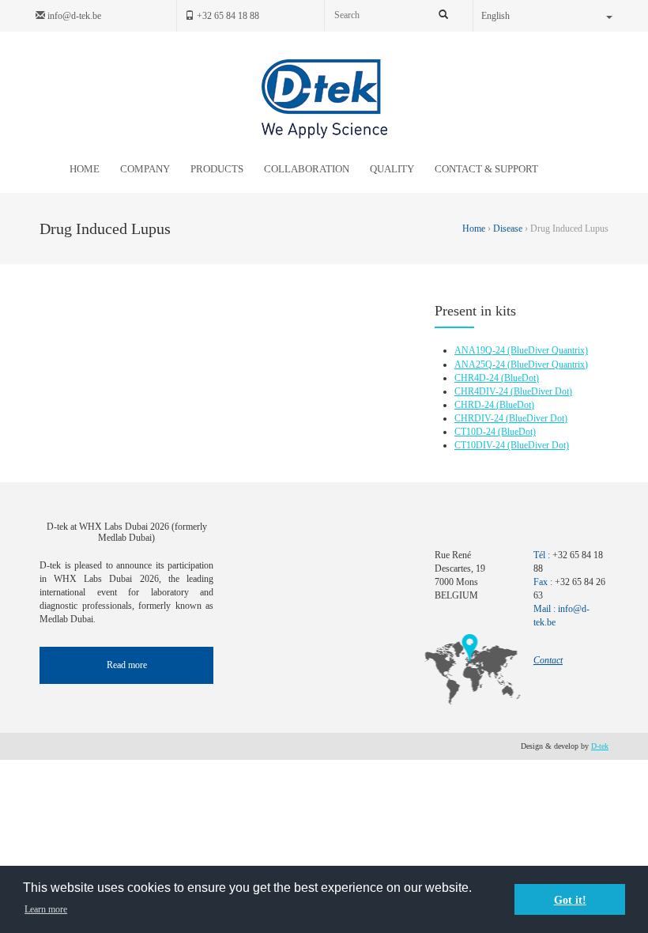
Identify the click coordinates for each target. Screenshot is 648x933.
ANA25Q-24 (480, 364)
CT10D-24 (476, 431)
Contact (548, 660)
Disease (507, 228)
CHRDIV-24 (480, 418)
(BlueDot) (520, 377)
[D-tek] (324, 98)
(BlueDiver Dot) (541, 391)
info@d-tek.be (73, 15)
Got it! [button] (570, 899)
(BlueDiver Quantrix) (547, 350)
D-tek (599, 746)
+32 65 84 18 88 (226, 15)
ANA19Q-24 (480, 350)
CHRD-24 (475, 404)
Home (475, 228)
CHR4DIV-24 (482, 391)
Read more (127, 664)
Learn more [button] (45, 909)
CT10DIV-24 (480, 445)
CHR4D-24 (477, 377)
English (495, 15)
